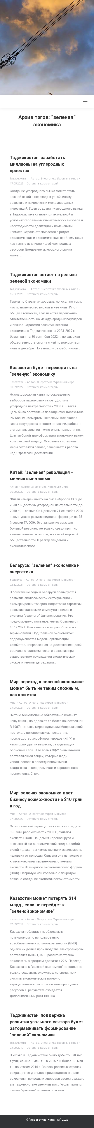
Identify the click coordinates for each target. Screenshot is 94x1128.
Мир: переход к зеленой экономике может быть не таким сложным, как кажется (47, 688)
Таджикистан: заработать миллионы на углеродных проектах (37, 164)
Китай (14, 486)
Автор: (54, 178)
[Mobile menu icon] (85, 102)
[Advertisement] (47, 46)
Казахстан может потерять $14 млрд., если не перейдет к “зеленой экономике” (43, 905)
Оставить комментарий (42, 183)
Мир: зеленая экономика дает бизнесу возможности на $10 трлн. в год (47, 799)
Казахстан (17, 382)
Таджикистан (18, 178)
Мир (13, 702)
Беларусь (16, 579)
